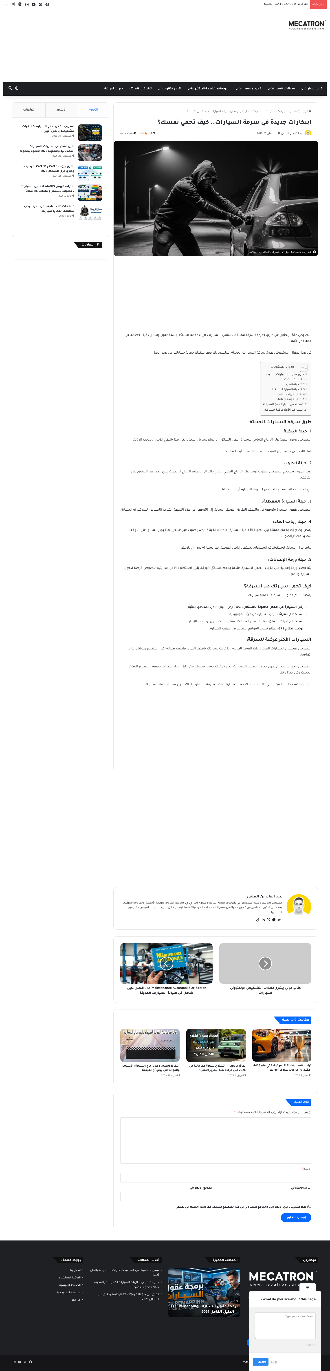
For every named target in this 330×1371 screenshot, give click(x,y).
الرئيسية (303, 111)
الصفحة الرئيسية (70, 1285)
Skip (274, 1362)
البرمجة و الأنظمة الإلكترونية (209, 89)
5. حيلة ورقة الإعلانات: (288, 399)
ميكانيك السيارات (282, 89)
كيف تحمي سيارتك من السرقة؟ (283, 404)
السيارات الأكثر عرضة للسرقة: (284, 410)
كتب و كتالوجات (171, 89)
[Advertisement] (110, 46)
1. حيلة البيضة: (293, 380)
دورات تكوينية (113, 89)
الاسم (306, 1169)
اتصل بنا (75, 1270)
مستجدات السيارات (265, 111)
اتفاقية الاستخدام (70, 1278)
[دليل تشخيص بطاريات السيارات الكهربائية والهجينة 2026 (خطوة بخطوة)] (90, 152)
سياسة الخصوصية (69, 1292)
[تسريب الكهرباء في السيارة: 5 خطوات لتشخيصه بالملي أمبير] (90, 132)
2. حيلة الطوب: (293, 384)
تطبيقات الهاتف (140, 89)
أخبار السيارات (313, 89)
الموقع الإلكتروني (201, 1188)
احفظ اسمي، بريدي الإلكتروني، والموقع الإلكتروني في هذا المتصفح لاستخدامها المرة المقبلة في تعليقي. (241, 1207)
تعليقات (28, 110)
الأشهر (61, 110)
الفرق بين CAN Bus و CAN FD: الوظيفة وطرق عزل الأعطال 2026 (270, 4)
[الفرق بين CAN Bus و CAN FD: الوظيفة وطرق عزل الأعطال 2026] (90, 172)
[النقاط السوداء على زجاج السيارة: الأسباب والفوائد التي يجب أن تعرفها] (150, 1045)
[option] (204, 1292)
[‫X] (268, 920)
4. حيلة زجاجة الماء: (290, 394)
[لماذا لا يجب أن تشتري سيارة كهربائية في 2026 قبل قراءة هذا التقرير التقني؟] (216, 1045)
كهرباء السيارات (249, 89)
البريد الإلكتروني (300, 1188)
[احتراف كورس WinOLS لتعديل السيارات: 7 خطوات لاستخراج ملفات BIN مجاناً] (90, 192)
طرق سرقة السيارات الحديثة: (284, 374)
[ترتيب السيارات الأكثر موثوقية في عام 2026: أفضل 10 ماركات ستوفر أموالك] (282, 1045)
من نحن (76, 1300)
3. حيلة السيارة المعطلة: (286, 389)
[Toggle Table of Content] (302, 368)
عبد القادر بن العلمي (264, 897)
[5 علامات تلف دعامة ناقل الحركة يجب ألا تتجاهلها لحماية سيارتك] (90, 212)
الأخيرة (93, 110)
